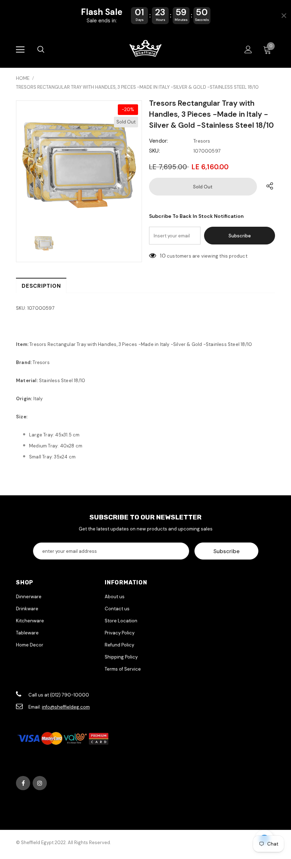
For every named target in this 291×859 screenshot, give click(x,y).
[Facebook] (23, 783)
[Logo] (145, 49)
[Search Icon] (40, 49)
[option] (79, 163)
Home (22, 78)
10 (162, 255)
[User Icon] (248, 49)
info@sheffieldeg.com (66, 707)
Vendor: (158, 140)
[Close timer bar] (284, 15)
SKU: (154, 150)
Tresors (201, 141)
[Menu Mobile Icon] (20, 49)
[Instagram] (40, 783)
